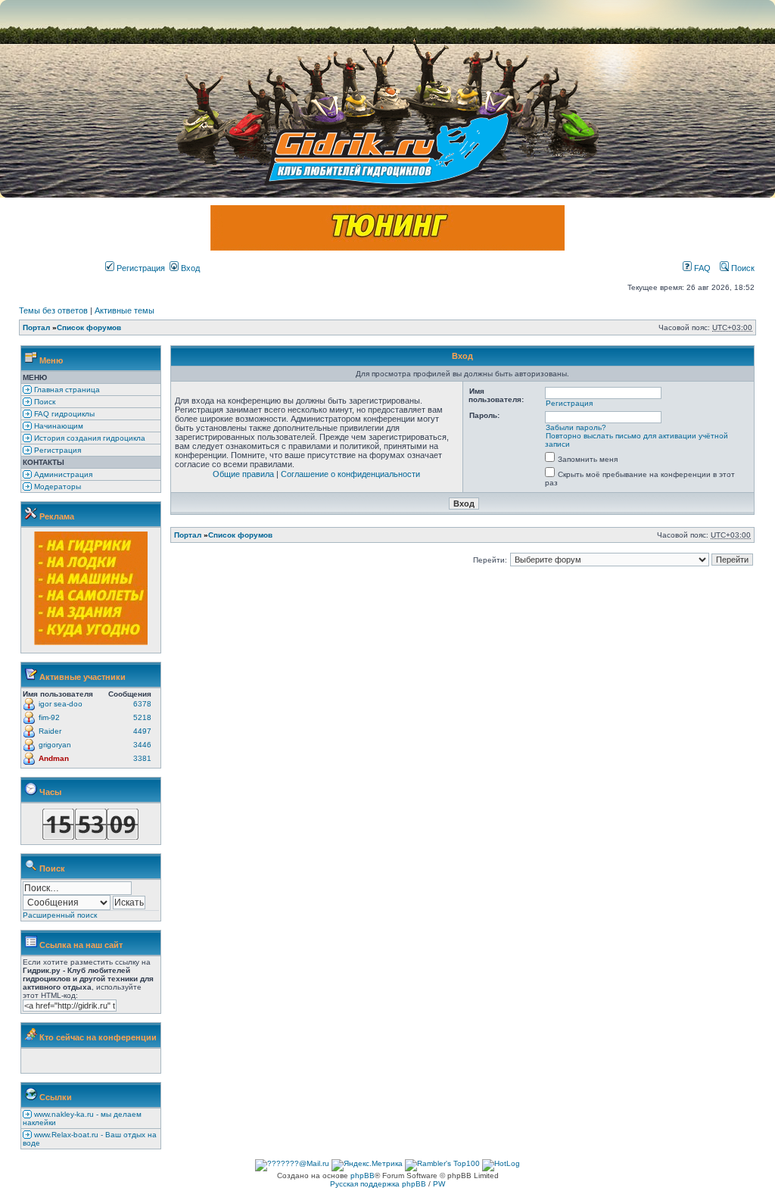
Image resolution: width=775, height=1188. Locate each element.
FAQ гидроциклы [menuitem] (63, 414)
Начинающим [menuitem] (57, 426)
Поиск (742, 268)
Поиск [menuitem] (43, 402)
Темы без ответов (53, 310)
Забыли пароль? (576, 427)
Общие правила (243, 474)
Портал (36, 327)
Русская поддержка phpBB (378, 1184)
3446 (142, 745)
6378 (142, 704)
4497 (142, 731)
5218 (142, 717)
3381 (142, 758)
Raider (50, 731)
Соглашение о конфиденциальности (350, 474)
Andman (54, 758)
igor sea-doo (60, 704)
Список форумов (89, 327)
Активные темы (124, 310)
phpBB (362, 1175)
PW (439, 1184)
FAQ (701, 268)
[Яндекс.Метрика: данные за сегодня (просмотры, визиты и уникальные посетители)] (367, 1165)
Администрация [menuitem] (62, 474)
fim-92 (49, 717)
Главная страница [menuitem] (66, 389)
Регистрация (139, 268)
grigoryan (55, 745)
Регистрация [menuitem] (56, 450)
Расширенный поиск (60, 915)
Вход (189, 268)
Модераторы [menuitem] (56, 486)
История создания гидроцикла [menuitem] (88, 438)
